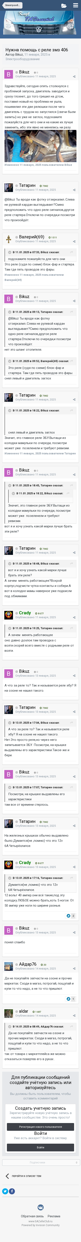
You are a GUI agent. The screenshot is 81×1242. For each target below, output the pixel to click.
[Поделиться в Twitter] (5, 1191)
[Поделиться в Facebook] (12, 1191)
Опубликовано (35, 76)
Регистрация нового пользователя (40, 1126)
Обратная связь (32, 1216)
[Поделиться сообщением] (74, 76)
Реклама (54, 1216)
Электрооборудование (22, 59)
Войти (40, 1147)
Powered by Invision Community (41, 1225)
